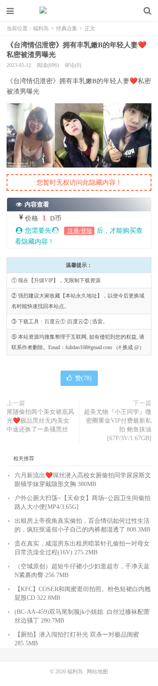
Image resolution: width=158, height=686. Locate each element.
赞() (83, 378)
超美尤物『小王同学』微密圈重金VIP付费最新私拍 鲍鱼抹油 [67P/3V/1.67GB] (117, 425)
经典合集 (66, 28)
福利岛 (79, 11)
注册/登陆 (79, 231)
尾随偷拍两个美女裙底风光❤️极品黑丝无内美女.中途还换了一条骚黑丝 (40, 421)
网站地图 (97, 671)
